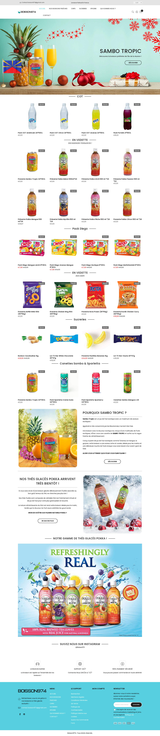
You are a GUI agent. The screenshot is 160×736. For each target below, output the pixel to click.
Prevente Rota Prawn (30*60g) (94, 312)
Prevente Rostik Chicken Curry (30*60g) (126, 313)
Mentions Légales (77, 697)
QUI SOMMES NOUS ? (108, 8)
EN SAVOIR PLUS (48, 521)
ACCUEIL (42, 8)
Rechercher (75, 694)
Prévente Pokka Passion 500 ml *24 (127, 180)
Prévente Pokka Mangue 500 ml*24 (30, 220)
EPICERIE (93, 8)
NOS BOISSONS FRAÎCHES (58, 8)
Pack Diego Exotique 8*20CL (93, 265)
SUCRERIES (83, 8)
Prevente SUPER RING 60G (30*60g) (28, 313)
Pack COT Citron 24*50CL (60, 133)
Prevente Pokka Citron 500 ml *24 (128, 219)
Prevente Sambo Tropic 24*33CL (31, 179)
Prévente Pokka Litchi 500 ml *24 (95, 179)
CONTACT (47, 15)
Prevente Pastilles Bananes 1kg (95, 356)
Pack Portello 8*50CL (122, 133)
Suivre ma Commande (79, 720)
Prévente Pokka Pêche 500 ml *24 (96, 219)
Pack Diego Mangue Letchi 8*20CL (32, 265)
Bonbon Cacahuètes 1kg (28, 356)
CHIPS (73, 8)
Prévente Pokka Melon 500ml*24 (63, 179)
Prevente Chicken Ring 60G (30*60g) (61, 313)
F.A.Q (73, 723)
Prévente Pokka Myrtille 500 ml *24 (63, 220)
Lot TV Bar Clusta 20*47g (124, 356)
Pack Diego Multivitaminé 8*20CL (127, 265)
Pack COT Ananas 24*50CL (93, 133)
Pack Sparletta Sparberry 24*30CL (92, 401)
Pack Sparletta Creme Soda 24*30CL (61, 401)
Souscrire (136, 704)
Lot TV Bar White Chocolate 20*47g (61, 357)
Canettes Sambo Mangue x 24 (126, 400)
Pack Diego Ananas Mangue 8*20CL (61, 266)
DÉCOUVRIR (133, 63)
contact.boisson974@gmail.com (34, 708)
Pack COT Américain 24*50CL (30, 133)
